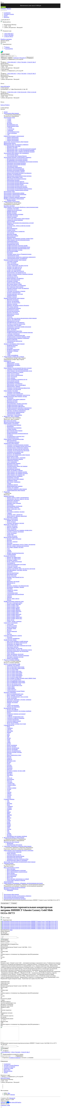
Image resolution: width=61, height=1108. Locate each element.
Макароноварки (11, 237)
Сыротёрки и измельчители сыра (16, 335)
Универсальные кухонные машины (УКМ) (18, 336)
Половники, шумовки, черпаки (15, 587)
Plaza (8, 735)
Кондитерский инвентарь (11, 537)
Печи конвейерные (12, 228)
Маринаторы (10, 315)
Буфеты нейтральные (13, 137)
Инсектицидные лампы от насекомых (17, 860)
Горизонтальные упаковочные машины (17, 447)
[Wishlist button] (1, 936)
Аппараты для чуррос (13, 208)
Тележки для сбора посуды (14, 268)
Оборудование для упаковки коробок (17, 472)
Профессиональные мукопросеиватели (17, 433)
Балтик (9, 743)
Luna (8, 733)
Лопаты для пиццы (12, 526)
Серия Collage (11, 686)
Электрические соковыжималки (15, 412)
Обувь (8, 632)
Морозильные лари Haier (13, 146)
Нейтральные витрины (13, 180)
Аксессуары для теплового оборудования (18, 218)
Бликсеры (9, 316)
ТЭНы (8, 353)
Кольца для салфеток (12, 709)
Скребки (9, 551)
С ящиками (10, 130)
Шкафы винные (11, 200)
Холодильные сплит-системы (12, 195)
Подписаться (19, 1056)
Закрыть (3, 7)
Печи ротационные (12, 432)
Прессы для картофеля (13, 301)
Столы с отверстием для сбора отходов (17, 265)
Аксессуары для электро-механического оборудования (22, 318)
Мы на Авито (7, 52)
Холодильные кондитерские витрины (17, 187)
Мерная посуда (11, 583)
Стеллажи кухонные (12, 261)
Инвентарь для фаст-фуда (11, 524)
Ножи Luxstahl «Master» (13, 608)
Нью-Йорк (10, 775)
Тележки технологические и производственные (20, 274)
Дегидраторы (10, 232)
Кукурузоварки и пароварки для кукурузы (18, 395)
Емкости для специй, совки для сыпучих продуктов (21, 568)
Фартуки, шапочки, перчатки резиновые (18, 655)
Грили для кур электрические (15, 375)
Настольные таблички (13, 507)
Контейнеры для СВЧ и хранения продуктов (19, 645)
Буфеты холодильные (13, 140)
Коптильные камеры (12, 235)
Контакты (6, 17)
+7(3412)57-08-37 (8, 36)
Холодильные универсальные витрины (17, 190)
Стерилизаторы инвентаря (14, 852)
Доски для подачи (12, 698)
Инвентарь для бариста (13, 500)
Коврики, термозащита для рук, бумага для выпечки (21, 544)
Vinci (8, 832)
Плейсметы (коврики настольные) (16, 713)
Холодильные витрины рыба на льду (17, 186)
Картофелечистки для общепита (15, 322)
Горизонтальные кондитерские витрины (15, 898)
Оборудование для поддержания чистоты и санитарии (18, 850)
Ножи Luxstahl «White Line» (14, 617)
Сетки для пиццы (12, 533)
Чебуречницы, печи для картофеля (16, 385)
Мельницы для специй (13, 581)
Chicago (9, 729)
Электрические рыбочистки (14, 341)
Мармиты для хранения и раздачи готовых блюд (20, 238)
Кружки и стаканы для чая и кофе (16, 770)
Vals (8, 830)
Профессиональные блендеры (15, 405)
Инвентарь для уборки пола (14, 644)
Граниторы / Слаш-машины (14, 415)
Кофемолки (10, 366)
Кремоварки (10, 426)
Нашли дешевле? (5, 931)
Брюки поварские (12, 627)
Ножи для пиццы (11, 528)
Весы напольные (11, 876)
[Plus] (18, 1046)
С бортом (9, 127)
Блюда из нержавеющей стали (15, 694)
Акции (6, 15)
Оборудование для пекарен (11, 423)
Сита (8, 548)
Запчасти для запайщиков (14, 453)
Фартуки (9, 634)
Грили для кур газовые (13, 373)
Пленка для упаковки (13, 487)
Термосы (9, 595)
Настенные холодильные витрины (16, 164)
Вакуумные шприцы (12, 306)
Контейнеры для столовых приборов (17, 836)
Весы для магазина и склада (11, 867)
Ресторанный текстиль (10, 708)
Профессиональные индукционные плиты (18, 247)
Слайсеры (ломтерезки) (13, 334)
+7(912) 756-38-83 (8, 35)
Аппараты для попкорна (13, 392)
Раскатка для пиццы (12, 312)
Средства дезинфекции (13, 638)
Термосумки (10, 534)
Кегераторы (10, 398)
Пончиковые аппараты (13, 382)
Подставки (10, 348)
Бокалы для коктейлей (13, 748)
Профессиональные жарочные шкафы (17, 245)
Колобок (9, 834)
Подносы (9, 510)
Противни (10, 588)
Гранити (9, 758)
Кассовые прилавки (9, 205)
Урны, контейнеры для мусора (15, 654)
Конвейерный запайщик (13, 469)
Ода (8, 776)
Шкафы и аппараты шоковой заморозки (14, 197)
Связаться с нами (8, 1068)
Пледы (9, 712)
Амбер (9, 742)
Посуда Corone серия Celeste (14, 672)
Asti (8, 800)
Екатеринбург (9, 48)
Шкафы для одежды (12, 520)
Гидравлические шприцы (14, 308)
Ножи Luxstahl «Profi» (13, 612)
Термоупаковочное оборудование (16, 490)
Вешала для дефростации (14, 557)
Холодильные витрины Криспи (15, 181)
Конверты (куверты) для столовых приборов (19, 711)
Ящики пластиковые (12, 658)
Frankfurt (9, 809)
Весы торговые (11, 869)
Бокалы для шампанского (14, 751)
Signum (9, 825)
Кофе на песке (11, 362)
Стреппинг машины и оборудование (17, 489)
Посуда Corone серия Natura (14, 674)
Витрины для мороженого (14, 174)
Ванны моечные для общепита (15, 278)
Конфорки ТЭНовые (12, 351)
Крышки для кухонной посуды (15, 577)
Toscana (9, 829)
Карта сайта (7, 1069)
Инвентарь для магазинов (11, 519)
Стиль (8, 786)
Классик (9, 765)
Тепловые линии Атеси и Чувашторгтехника (19, 254)
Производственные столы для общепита (18, 288)
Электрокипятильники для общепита (17, 258)
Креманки (9, 768)
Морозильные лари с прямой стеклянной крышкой (21, 151)
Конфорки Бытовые (12, 345)
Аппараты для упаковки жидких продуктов (19, 446)
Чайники (9, 597)
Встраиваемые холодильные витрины (17, 160)
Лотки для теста (11, 521)
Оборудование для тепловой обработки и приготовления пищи (21, 207)
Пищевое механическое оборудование (14, 298)
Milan (8, 816)
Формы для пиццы (12, 536)
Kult (8, 810)
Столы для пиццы (12, 133)
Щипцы (9, 600)
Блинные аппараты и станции (15, 372)
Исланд (9, 762)
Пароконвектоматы (12, 241)
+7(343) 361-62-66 (21, 92)
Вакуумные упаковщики (13, 482)
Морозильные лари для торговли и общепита (16, 144)
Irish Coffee (10, 731)
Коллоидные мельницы (13, 311)
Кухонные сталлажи (12, 281)
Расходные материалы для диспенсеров (17, 651)
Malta (8, 813)
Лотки (8, 580)
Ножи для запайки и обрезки (15, 470)
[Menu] (1, 10)
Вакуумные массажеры (10, 420)
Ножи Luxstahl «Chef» (13, 605)
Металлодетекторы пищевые (11, 422)
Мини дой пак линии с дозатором (16, 457)
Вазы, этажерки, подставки (14, 695)
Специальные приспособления (15, 594)
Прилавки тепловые (12, 215)
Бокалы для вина (11, 746)
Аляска (9, 833)
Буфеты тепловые (12, 217)
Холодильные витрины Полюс (15, 184)
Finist (11, 930)
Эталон (9, 797)
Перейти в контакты (6, 39)
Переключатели (11, 346)
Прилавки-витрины (12, 166)
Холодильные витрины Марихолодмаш (17, 183)
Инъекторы (10, 843)
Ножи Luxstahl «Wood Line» (14, 618)
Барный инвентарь (9, 496)
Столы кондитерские (12, 264)
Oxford (9, 820)
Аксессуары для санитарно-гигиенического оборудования (19, 862)
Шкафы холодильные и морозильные (14, 198)
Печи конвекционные (13, 242)
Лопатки (9, 578)
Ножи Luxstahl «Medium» (14, 610)
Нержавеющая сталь (12, 124)
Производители (8, 1071)
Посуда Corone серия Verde (14, 676)
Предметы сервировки (10, 692)
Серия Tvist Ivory (11, 689)
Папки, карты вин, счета (13, 509)
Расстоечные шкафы (12, 251)
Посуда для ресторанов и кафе (12, 664)
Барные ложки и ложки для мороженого (18, 497)
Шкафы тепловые (12, 213)
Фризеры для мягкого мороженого (16, 410)
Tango (8, 739)
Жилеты (9, 630)
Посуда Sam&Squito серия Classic (16, 681)
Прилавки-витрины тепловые (15, 214)
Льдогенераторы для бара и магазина (17, 403)
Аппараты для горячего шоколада (16, 399)
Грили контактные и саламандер (16, 231)
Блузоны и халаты (12, 625)
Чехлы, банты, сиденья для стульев (16, 723)
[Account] (6, 10)
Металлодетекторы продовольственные (14, 887)
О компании (7, 12)
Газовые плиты (11, 230)
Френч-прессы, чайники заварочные (17, 516)
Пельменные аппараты (13, 442)
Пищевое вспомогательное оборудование (15, 260)
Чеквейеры (10, 890)
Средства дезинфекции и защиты (13, 635)
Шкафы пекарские (12, 211)
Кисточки (9, 543)
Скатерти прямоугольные (14, 721)
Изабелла (9, 759)
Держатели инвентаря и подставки (16, 564)
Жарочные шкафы (12, 234)
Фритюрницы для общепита (14, 383)
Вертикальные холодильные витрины (17, 158)
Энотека (9, 795)
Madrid (9, 812)
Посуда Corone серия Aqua (14, 671)
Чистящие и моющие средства (15, 657)
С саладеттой (10, 129)
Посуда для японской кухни (14, 685)
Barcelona (9, 803)
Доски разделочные (12, 565)
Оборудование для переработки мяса (14, 439)
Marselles (9, 815)
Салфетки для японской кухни (15, 716)
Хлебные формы (11, 554)
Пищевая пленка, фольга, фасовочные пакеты (19, 649)
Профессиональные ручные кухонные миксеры (20, 332)
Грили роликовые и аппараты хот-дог (17, 379)
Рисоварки (10, 252)
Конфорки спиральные (13, 349)
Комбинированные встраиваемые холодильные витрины (22, 161)
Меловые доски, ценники (14, 503)
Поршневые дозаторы (13, 477)
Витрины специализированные (15, 168)
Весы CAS (10, 877)
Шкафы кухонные (12, 297)
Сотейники (10, 591)
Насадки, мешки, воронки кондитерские (18, 546)
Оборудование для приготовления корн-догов (19, 371)
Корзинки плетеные (12, 501)
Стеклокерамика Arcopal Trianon (16, 691)
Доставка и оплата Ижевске (11, 1065)
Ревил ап (9, 780)
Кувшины (9, 772)
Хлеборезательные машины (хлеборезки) (18, 338)
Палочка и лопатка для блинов (15, 531)
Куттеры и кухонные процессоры (16, 324)
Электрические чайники (13, 413)
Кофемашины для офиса (13, 365)
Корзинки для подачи (13, 701)
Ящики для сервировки (13, 706)
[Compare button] (2, 936)
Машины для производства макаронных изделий (20, 223)
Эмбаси (9, 793)
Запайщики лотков (12, 480)
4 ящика (9, 121)
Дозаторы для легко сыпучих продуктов (18, 449)
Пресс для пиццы (11, 329)
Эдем (8, 790)
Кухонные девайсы (12, 560)
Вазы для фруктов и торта (14, 755)
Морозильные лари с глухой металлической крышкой (21, 149)
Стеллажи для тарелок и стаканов (16, 291)
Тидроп (9, 789)
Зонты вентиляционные (13, 279)
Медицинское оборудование (11, 842)
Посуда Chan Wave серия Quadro (16, 668)
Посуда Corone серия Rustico (14, 675)
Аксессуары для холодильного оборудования (16, 141)
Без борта (9, 123)
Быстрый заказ (4, 903)
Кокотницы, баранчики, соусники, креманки (19, 699)
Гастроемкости (11, 563)
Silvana (9, 738)
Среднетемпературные (13, 131)
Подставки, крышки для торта (15, 547)
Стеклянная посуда (9, 725)
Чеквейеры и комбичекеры (11, 889)
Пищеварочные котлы (13, 244)
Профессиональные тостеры (14, 250)
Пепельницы (10, 779)
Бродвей (9, 753)
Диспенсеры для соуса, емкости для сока (18, 499)
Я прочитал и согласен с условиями (18, 1057)
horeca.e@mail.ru (5, 105)
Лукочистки (10, 342)
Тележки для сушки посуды (14, 267)
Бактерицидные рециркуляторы (15, 856)
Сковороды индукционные (14, 210)
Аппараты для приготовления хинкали (17, 369)
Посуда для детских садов (14, 684)
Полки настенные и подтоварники (16, 285)
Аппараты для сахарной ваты (15, 393)
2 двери (9, 119)
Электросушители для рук (14, 854)
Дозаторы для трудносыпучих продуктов (18, 450)
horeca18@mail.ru (5, 86)
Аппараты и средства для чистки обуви (17, 859)
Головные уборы (11, 628)
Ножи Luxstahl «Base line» (14, 604)
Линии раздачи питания (13, 282)
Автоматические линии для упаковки (17, 466)
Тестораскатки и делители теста (15, 436)
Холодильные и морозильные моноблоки (15, 194)
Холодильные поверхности (14, 167)
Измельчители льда (12, 402)
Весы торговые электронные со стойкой (18, 879)
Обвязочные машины (13, 460)
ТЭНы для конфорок (12, 355)
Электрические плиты (13, 255)
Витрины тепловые (12, 400)
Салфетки (9, 715)
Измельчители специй (13, 314)
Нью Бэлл (9, 773)
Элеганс (9, 792)
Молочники (10, 504)
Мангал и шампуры (12, 527)
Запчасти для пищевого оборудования (14, 343)
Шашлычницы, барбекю (13, 386)
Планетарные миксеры (13, 328)
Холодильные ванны (12, 154)
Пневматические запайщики (14, 476)
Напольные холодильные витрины (16, 163)
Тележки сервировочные (13, 292)
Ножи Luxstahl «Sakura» (13, 615)
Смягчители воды (12, 289)
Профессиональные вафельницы (16, 406)
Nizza (8, 819)
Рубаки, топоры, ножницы (14, 621)
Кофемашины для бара (13, 363)
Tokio (8, 827)
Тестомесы (10, 435)
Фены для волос (11, 853)
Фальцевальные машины (13, 463)
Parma (8, 822)
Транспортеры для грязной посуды (16, 272)
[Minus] (1, 1046)
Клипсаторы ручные (12, 456)
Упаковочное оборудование (11, 443)
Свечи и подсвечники (13, 705)
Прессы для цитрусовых (13, 302)
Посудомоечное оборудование (15, 287)
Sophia (8, 826)
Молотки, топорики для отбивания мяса (18, 585)
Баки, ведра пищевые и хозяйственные (17, 641)
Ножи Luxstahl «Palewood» (14, 611)
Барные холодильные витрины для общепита (19, 173)
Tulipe (8, 741)
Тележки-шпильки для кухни (15, 294)
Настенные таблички (12, 647)
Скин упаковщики (12, 462)
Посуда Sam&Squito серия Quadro (16, 682)
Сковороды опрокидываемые (15, 220)
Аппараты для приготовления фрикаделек (18, 388)
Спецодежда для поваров (10, 622)
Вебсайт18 (12, 1098)
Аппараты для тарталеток (14, 389)
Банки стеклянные (12, 745)
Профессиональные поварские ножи (14, 601)
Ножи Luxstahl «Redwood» (14, 614)
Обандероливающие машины (15, 459)
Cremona (9, 807)
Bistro (8, 726)
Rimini (8, 823)
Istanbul (9, 732)
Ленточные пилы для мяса (14, 325)
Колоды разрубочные (13, 573)
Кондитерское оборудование (14, 430)
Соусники (9, 782)
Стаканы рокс (11, 783)
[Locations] (4, 10)
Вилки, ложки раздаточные (14, 561)
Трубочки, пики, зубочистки (14, 514)
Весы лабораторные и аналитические (17, 871)
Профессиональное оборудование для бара (15, 396)
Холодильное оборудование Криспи (17, 156)
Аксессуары (10, 624)
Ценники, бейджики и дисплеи (15, 523)
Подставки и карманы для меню (15, 511)
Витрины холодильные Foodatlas (16, 170)
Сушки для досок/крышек (14, 269)
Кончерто (9, 766)
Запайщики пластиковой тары (15, 452)
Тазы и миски (10, 652)
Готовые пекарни (11, 429)
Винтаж (9, 756)
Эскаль (9, 796)
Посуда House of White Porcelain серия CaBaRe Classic (21, 678)
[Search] (2, 10)
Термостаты (10, 224)
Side (8, 736)
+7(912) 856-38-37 (8, 33)
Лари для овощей (11, 262)
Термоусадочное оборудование (15, 479)
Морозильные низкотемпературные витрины (19, 176)
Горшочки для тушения (13, 665)
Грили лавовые (11, 378)
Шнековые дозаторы (12, 464)
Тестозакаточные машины (14, 425)
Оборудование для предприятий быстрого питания (18, 368)
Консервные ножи (12, 574)
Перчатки (9, 637)
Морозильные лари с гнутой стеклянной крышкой (20, 150)
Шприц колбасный (12, 339)
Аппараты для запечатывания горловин (18, 445)
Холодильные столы (9, 117)
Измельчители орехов (13, 309)
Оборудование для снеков (11, 390)
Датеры (9, 483)
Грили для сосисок (12, 376)
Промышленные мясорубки (14, 331)
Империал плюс (11, 760)
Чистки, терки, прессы (13, 598)
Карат (8, 763)
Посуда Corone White (12, 669)
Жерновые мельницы (13, 299)
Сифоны (9, 513)
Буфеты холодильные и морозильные (14, 136)
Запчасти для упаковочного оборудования (18, 454)
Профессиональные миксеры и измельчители (19, 408)
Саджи (9, 704)
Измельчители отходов (13, 321)
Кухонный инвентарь (9, 556)
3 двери (9, 120)
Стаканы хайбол (11, 785)
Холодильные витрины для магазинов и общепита (17, 157)
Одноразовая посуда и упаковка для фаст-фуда (19, 530)
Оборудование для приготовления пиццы (18, 240)
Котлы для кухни (11, 575)
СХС (8, 134)
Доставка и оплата (9, 14)
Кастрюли (9, 571)
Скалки (9, 550)
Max (9, 1093)
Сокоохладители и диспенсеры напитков (18, 409)
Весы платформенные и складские (16, 870)
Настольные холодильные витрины (16, 178)
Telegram (12, 1094)
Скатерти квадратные (13, 719)
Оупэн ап (9, 778)
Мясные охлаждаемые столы (15, 177)
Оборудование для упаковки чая (15, 474)
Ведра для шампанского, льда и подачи (17, 696)
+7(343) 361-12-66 (11, 92)
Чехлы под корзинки (12, 722)
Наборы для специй (12, 702)
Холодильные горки (9, 191)
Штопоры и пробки (12, 517)
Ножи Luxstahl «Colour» (13, 607)
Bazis (8, 805)
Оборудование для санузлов (14, 648)
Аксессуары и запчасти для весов (16, 880)
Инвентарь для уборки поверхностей (17, 642)
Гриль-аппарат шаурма (13, 380)
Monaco (9, 817)
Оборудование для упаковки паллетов (17, 473)
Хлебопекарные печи (13, 437)
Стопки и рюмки (11, 788)
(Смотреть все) (14, 944)
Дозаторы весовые (12, 467)
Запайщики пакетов (12, 484)
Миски (9, 584)
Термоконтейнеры (12, 295)
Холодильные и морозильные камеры (14, 193)
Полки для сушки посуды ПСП (15, 271)
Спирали (9, 352)
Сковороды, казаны (12, 590)
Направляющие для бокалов (14, 506)
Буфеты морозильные (13, 139)
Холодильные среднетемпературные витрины (19, 188)
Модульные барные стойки (14, 284)
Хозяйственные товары (10, 639)
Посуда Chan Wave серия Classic (15, 667)
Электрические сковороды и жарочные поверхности (21, 257)
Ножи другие (10, 620)
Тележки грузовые (12, 275)
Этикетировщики (8, 881)
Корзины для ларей (12, 147)
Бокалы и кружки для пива (14, 752)
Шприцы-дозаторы (12, 304)
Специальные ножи (12, 593)
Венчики (9, 540)
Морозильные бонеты (10, 143)
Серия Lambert (11, 688)
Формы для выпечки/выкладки (15, 553)
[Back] (4, 203)
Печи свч (9, 227)
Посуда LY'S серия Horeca (14, 679)
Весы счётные (11, 873)
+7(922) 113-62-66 (31, 92)
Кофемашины (7, 361)
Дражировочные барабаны (14, 427)
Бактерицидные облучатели (14, 844)
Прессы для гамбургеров (13, 319)
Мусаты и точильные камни (14, 602)
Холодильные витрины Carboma (16, 171)
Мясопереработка (12, 440)
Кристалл (9, 769)
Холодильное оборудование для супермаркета (16, 153)
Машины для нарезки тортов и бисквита (18, 305)
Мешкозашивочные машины (14, 486)
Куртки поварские (12, 631)
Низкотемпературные (13, 126)
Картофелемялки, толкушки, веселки (17, 570)
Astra (8, 802)
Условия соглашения (14, 1057)
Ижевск (7, 47)
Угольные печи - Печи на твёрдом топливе (18, 225)
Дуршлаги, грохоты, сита (14, 567)
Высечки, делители (12, 541)
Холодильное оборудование (11, 894)
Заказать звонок (5, 40)
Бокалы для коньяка (12, 749)
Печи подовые (11, 221)
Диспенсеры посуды (12, 277)
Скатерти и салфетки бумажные (15, 718)
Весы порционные (12, 874)
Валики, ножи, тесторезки (14, 538)
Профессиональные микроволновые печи (18, 248)
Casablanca (10, 728)
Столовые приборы (9, 799)
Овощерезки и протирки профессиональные (19, 326)
